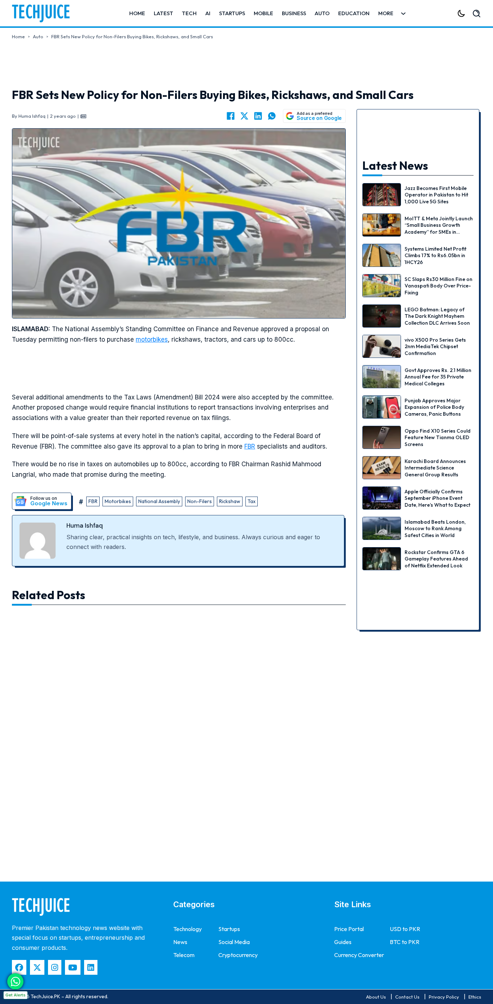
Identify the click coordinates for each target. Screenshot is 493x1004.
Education (354, 13)
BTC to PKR (404, 941)
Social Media (234, 941)
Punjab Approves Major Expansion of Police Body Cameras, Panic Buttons (434, 407)
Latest (163, 13)
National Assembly (159, 501)
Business (294, 13)
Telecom (184, 954)
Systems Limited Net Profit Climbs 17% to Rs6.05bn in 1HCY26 (435, 255)
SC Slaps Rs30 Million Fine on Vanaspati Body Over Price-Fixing (438, 285)
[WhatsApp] (271, 116)
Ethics (474, 997)
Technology (187, 928)
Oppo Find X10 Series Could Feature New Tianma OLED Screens (438, 437)
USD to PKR (405, 928)
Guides (343, 941)
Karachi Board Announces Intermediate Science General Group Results (435, 467)
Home (137, 13)
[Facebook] (230, 116)
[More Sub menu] (403, 13)
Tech (189, 13)
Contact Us (407, 997)
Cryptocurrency (238, 954)
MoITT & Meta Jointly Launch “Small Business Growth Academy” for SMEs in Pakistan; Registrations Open (439, 231)
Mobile (263, 13)
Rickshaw (229, 501)
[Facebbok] (19, 967)
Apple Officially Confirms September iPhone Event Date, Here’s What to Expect (437, 498)
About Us (376, 997)
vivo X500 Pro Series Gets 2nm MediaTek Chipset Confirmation (435, 346)
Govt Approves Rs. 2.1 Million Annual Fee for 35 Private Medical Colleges (438, 376)
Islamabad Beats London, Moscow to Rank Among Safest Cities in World (435, 528)
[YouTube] (72, 967)
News (180, 941)
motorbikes (152, 339)
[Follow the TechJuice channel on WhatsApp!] (15, 981)
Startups (232, 13)
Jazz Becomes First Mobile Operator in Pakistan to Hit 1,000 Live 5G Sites (436, 194)
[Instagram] (54, 967)
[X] (244, 116)
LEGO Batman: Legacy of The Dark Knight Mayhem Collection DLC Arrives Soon (437, 316)
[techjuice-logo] (44, 13)
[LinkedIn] (258, 116)
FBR (249, 446)
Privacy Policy (444, 997)
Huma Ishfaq (84, 525)
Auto (322, 13)
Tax (252, 501)
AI (207, 13)
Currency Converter (359, 954)
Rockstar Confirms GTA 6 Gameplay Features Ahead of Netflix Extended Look (436, 558)
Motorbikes (118, 501)
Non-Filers (199, 501)
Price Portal (349, 928)
